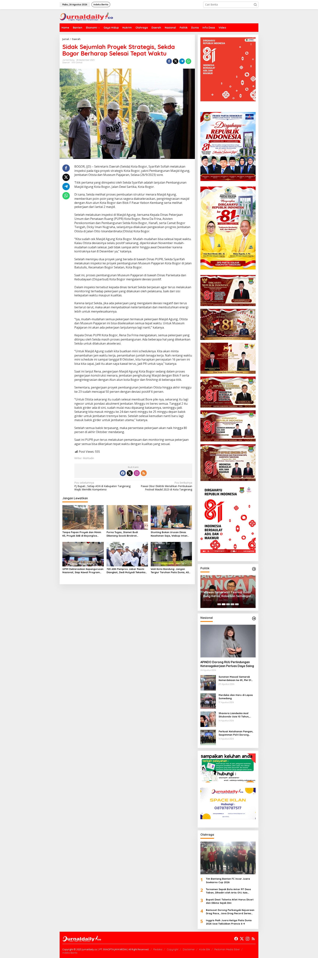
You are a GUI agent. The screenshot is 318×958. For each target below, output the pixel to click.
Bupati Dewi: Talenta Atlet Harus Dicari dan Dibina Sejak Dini (229, 901)
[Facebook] (123, 473)
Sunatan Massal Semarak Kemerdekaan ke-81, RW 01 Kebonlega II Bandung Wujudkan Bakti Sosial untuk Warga (236, 678)
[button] (255, 4)
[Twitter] (130, 473)
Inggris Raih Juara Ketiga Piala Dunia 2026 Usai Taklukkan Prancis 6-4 (229, 922)
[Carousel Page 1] (219, 604)
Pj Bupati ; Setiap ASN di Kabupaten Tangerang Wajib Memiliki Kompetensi (102, 486)
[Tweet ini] (175, 61)
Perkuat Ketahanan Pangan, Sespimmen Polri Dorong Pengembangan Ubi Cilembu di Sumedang (236, 733)
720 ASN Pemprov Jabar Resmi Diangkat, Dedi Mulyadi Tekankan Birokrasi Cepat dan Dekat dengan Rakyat (127, 570)
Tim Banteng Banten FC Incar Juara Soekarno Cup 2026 (228, 880)
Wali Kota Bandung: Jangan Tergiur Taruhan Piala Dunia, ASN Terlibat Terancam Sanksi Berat (171, 570)
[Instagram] (137, 473)
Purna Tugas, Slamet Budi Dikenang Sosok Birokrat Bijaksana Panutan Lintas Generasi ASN (122, 534)
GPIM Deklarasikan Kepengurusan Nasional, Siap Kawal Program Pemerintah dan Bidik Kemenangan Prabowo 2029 (82, 570)
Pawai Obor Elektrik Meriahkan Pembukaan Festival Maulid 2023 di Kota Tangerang (166, 486)
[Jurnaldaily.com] (86, 16)
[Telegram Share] (182, 61)
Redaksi (157, 949)
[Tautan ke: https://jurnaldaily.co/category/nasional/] (254, 618)
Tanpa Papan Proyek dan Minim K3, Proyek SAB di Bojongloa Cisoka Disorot (81, 534)
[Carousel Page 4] (232, 604)
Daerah (66, 62)
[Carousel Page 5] (237, 604)
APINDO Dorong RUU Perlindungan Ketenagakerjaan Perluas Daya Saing (227, 664)
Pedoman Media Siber (227, 949)
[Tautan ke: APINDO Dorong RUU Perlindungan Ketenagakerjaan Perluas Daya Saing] (228, 641)
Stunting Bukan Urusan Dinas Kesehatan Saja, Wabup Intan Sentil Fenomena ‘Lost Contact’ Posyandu (170, 534)
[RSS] (144, 473)
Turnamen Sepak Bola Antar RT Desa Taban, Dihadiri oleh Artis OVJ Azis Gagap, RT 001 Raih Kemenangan (228, 891)
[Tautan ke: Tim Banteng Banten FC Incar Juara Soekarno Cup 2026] (228, 858)
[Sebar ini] (169, 61)
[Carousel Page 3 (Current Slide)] (228, 604)
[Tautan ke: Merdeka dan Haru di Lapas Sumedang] (208, 700)
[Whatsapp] (188, 61)
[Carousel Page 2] (223, 604)
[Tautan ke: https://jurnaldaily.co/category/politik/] (254, 569)
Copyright (172, 949)
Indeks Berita (69, 952)
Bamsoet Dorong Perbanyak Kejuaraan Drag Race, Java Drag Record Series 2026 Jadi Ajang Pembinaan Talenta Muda (230, 912)
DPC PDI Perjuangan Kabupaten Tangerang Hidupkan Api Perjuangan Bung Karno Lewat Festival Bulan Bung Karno (225, 594)
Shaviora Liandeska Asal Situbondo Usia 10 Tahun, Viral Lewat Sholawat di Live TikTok (236, 715)
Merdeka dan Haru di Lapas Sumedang (236, 696)
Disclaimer (189, 949)
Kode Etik (204, 949)
